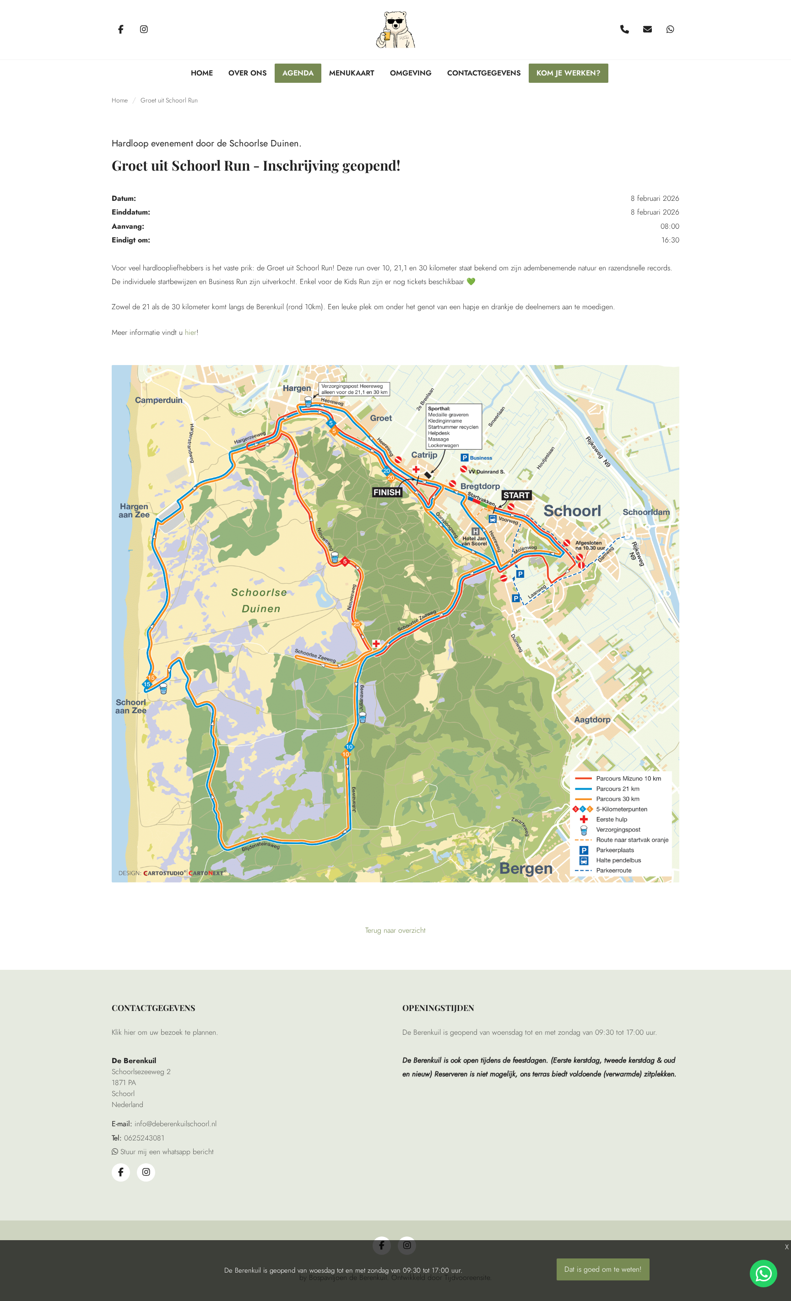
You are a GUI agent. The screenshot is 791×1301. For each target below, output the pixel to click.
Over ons (247, 73)
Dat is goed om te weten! (603, 1269)
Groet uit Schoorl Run (169, 100)
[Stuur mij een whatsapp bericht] (670, 30)
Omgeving (411, 73)
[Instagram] (144, 30)
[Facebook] (121, 30)
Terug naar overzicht (395, 930)
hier (190, 332)
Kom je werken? (568, 73)
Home (202, 73)
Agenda (298, 73)
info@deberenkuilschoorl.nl (176, 1123)
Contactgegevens (484, 73)
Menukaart (351, 73)
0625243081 (144, 1138)
